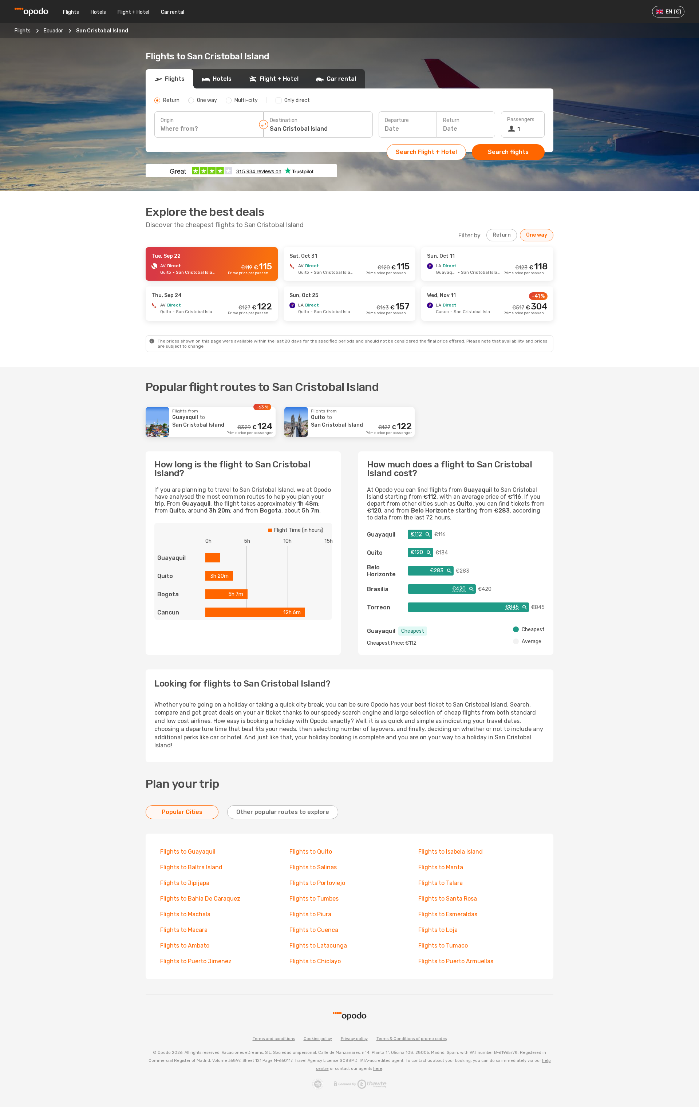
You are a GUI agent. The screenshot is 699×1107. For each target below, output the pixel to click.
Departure (397, 120)
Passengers (520, 119)
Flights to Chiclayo (315, 961)
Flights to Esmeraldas (447, 914)
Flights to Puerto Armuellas (455, 961)
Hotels (98, 12)
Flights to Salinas (313, 867)
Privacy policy (354, 1038)
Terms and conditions (274, 1038)
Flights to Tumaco (443, 945)
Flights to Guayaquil (188, 851)
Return (451, 120)
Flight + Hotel (133, 12)
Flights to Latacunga (318, 945)
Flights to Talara (440, 882)
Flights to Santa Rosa (447, 898)
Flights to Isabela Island (450, 851)
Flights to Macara (184, 929)
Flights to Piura (310, 914)
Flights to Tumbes (314, 898)
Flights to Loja (438, 929)
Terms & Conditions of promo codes (411, 1038)
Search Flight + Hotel (426, 152)
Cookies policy (318, 1038)
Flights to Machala (185, 914)
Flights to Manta (440, 867)
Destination (283, 120)
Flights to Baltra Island (191, 867)
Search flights (508, 152)
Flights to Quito (310, 851)
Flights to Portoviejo (317, 882)
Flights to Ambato (184, 945)
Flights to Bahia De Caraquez (200, 898)
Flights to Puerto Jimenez (196, 961)
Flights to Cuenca (313, 929)
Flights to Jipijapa (184, 882)
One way (536, 235)
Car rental (172, 12)
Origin (167, 120)
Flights (71, 12)
